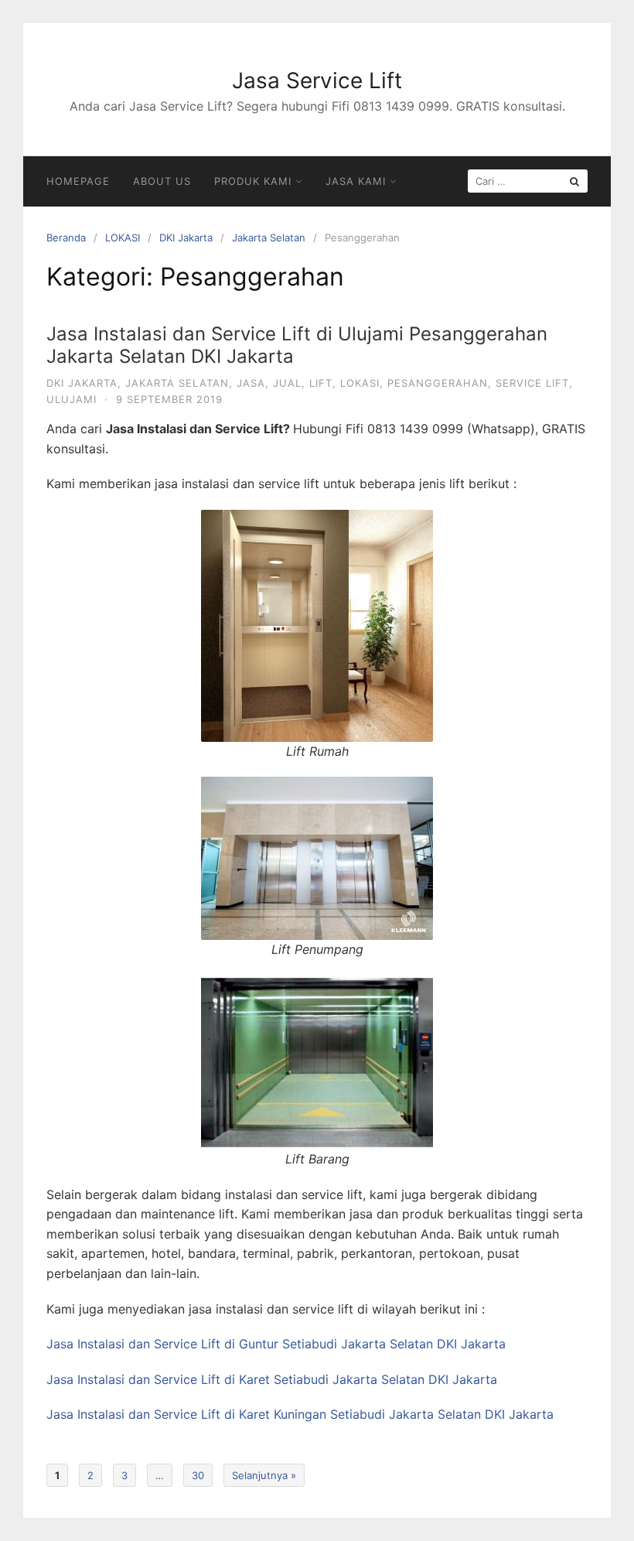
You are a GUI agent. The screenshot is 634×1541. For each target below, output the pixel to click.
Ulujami (71, 399)
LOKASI (122, 237)
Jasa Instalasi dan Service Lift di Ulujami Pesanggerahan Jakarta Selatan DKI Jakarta (296, 345)
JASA (251, 383)
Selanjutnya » (264, 1475)
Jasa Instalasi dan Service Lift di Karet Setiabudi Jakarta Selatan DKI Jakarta (271, 1379)
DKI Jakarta (186, 237)
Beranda (66, 237)
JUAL (287, 383)
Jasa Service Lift (317, 80)
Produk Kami (252, 181)
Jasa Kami (356, 181)
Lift (320, 383)
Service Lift (532, 383)
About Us (162, 181)
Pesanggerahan (437, 383)
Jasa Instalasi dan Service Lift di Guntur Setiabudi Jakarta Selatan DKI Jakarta (276, 1343)
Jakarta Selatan (268, 237)
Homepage (78, 181)
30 (198, 1475)
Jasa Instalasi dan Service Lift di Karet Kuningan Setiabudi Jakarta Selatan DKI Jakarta (300, 1414)
